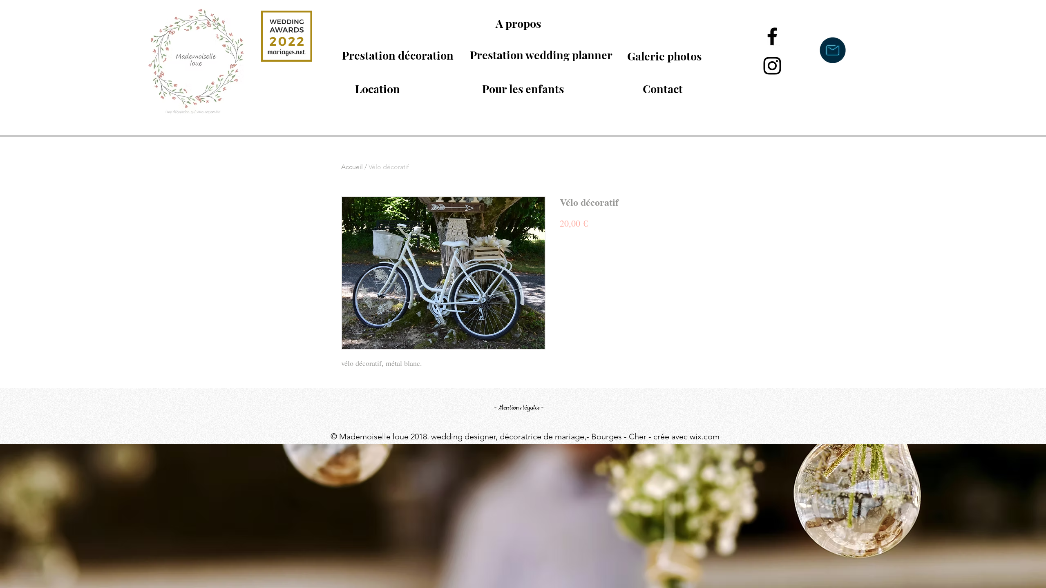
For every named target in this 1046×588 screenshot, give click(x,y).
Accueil (352, 167)
